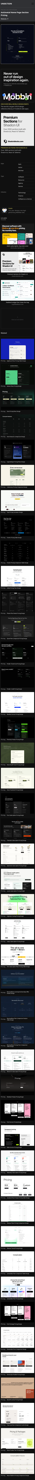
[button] (32, 3)
